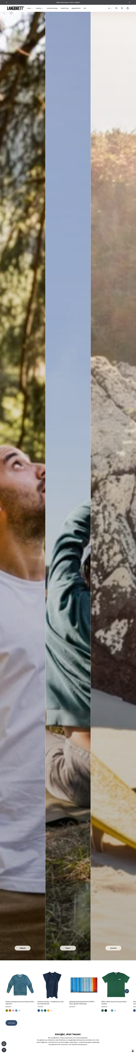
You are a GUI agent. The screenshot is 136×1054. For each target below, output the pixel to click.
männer (22, 948)
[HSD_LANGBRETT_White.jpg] (22, 486)
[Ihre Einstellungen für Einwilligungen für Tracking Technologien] (132, 1050)
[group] (22, 991)
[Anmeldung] (122, 8)
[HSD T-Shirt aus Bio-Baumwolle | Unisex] (116, 984)
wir (85, 8)
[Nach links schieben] (7, 2)
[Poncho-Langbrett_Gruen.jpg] (113, 486)
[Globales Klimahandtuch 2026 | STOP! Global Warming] (84, 984)
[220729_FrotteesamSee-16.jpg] (68, 486)
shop (29, 8)
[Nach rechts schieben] (129, 2)
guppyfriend (76, 8)
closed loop (64, 8)
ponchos (113, 948)
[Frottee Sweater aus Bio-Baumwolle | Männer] (20, 984)
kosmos (38, 8)
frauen (68, 948)
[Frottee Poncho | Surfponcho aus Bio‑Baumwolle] (52, 984)
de (109, 8)
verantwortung (52, 8)
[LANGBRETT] (15, 8)
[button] (116, 8)
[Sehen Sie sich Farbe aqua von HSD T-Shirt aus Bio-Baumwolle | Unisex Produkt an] (112, 1010)
